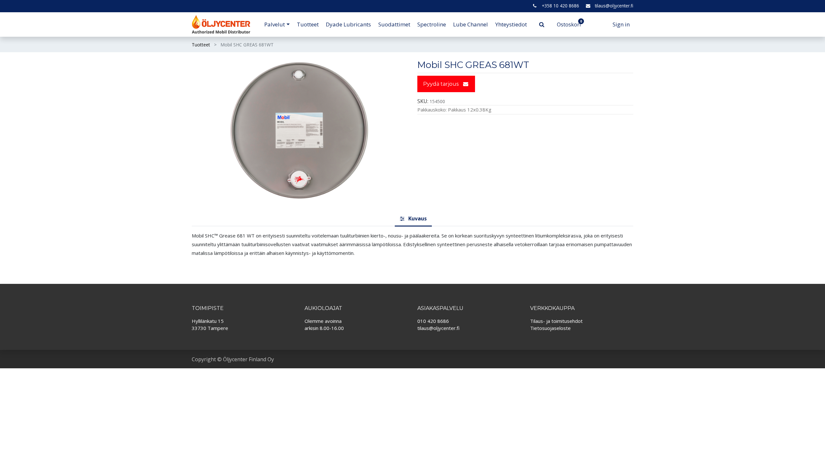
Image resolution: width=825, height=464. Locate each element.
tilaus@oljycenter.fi (614, 6)
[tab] (413, 219)
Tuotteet (201, 45)
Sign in (621, 24)
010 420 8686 (433, 321)
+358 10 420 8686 (560, 6)
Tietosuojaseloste (550, 328)
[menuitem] (307, 24)
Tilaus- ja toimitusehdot (556, 321)
